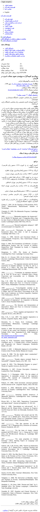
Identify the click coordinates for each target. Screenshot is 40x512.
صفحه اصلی (9, 5)
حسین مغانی (21, 95)
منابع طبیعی (8, 33)
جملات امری (6, 149)
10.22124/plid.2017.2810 (15, 90)
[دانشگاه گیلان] (6, 37)
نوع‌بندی (24, 149)
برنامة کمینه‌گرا (33, 149)
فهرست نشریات (10, 7)
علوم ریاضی (9, 26)
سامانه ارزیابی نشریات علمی (14, 52)
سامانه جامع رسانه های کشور (14, 54)
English (7, 12)
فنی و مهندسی (9, 28)
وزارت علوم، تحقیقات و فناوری (15, 56)
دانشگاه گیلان (9, 48)
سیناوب (5, 510)
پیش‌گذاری (34, 150)
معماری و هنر (9, 32)
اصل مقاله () (22, 85)
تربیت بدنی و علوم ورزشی (13, 22)
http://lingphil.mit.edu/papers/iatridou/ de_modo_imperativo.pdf (12, 336)
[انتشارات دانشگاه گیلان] (9, 40)
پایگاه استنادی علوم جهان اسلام (15, 50)
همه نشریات (9, 19)
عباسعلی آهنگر (33, 95)
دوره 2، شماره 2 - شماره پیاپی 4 (22, 84)
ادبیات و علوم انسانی (11, 21)
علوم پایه (7, 24)
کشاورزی (8, 30)
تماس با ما (8, 9)
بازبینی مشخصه (16, 149)
